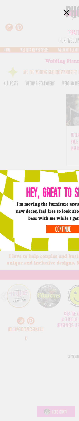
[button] (66, 12)
